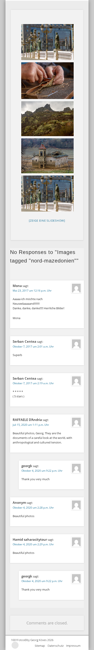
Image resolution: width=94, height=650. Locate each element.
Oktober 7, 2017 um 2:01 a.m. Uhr (33, 346)
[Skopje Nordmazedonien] (47, 193)
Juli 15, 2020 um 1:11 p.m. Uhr (31, 425)
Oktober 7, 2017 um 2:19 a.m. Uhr (33, 383)
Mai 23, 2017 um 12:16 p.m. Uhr (32, 290)
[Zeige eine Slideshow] (47, 220)
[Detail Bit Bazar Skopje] (47, 81)
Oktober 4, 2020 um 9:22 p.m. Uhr (42, 471)
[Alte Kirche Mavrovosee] (47, 156)
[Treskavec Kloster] (47, 119)
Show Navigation (79, 3)
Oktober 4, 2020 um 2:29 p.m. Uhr (33, 544)
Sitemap (41, 646)
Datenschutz (57, 646)
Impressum (74, 646)
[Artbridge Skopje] (47, 42)
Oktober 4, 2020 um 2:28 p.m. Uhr (33, 507)
